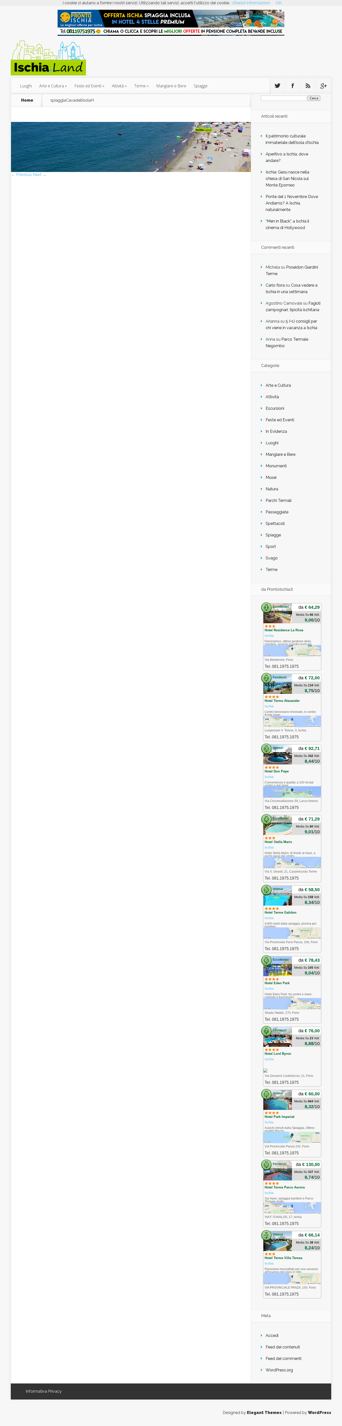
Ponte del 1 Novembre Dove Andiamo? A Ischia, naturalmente (292, 203)
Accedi (272, 1335)
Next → (40, 174)
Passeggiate (277, 512)
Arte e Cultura (51, 86)
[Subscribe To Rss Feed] (307, 86)
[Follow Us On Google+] (323, 86)
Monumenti (276, 466)
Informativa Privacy (44, 1391)
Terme (140, 86)
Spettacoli (275, 523)
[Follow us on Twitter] (277, 86)
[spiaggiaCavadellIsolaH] (131, 170)
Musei (271, 477)
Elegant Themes (264, 1412)
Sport (271, 546)
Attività (118, 86)
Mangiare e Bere (171, 86)
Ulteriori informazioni (251, 3)
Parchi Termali (278, 500)
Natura (272, 489)
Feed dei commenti (283, 1358)
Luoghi (26, 86)
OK (279, 3)
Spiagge (201, 86)
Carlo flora (275, 285)
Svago (272, 558)
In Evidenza (276, 431)
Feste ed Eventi (87, 86)
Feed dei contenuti (283, 1347)
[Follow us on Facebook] (292, 86)
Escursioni (275, 408)
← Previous (21, 174)
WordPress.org (279, 1370)
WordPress (319, 1412)
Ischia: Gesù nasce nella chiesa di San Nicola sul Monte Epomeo (287, 178)
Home (27, 100)
